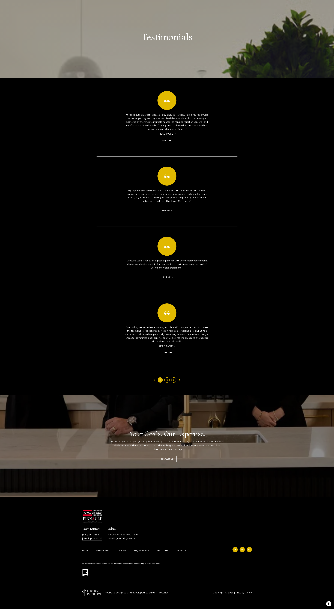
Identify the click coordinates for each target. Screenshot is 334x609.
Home (85, 550)
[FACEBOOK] (235, 549)
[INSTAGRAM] (242, 549)
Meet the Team (103, 550)
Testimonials (162, 550)
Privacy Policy (243, 592)
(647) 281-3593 (90, 534)
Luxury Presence (159, 592)
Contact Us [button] (167, 459)
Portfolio (122, 550)
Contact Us (181, 550)
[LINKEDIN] (249, 549)
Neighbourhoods (141, 550)
